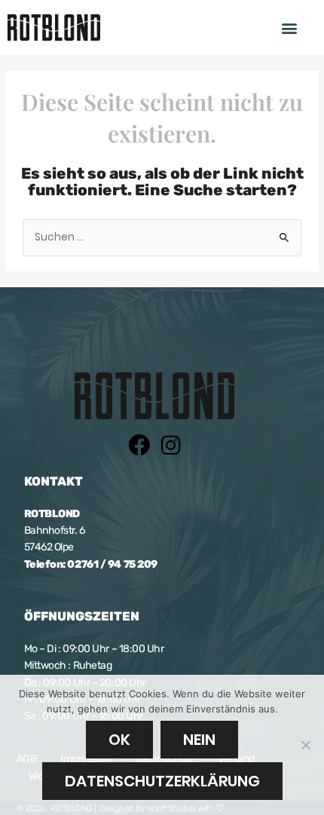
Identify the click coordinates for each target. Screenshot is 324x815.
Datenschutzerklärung (162, 781)
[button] (289, 27)
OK (119, 739)
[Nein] (305, 744)
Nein (199, 739)
